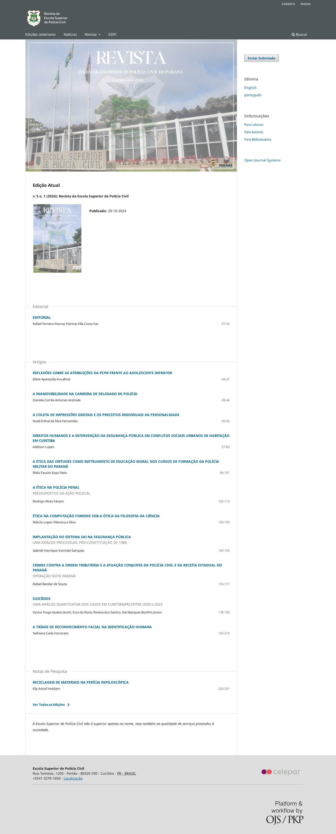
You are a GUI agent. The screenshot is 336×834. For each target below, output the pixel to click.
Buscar (301, 34)
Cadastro (288, 3)
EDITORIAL (42, 317)
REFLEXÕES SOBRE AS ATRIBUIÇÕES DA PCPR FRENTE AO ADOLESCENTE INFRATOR (102, 372)
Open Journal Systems (262, 160)
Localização (73, 778)
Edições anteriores (40, 34)
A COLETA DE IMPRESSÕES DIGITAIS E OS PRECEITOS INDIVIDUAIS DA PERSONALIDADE (106, 414)
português (252, 95)
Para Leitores (253, 124)
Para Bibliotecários (257, 139)
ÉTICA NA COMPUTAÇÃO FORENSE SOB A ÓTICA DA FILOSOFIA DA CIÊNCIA (96, 515)
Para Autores (253, 132)
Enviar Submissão (261, 58)
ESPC (112, 34)
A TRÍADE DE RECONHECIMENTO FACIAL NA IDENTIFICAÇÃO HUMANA (92, 627)
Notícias (70, 34)
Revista (91, 34)
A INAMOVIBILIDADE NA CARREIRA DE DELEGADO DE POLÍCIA (85, 393)
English (250, 87)
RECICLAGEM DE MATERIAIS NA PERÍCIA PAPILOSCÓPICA (81, 682)
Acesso (306, 3)
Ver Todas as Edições (49, 704)
